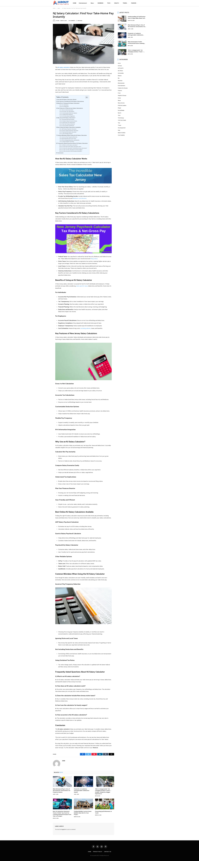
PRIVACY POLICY (97, 851)
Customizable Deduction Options (69, 113)
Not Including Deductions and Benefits (70, 140)
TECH (108, 3)
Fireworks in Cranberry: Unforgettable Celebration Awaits (81, 790)
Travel (119, 125)
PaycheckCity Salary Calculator (69, 132)
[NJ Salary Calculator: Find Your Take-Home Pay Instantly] (83, 44)
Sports (119, 113)
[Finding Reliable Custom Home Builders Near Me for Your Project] (83, 804)
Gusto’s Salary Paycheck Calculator (70, 130)
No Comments (72, 20)
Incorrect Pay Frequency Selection (69, 137)
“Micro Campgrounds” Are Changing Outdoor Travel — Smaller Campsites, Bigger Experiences (103, 791)
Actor (119, 63)
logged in (63, 829)
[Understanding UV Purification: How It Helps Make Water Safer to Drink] (122, 18)
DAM (58, 20)
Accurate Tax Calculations (68, 111)
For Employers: (65, 106)
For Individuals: (65, 105)
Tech (119, 115)
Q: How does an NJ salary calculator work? (71, 146)
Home (119, 98)
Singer (119, 108)
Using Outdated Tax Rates (68, 141)
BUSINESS (100, 3)
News (92, 3)
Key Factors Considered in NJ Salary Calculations (70, 101)
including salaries (85, 328)
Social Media (121, 110)
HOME (74, 3)
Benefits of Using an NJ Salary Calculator (68, 103)
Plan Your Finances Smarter (68, 124)
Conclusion (60, 152)
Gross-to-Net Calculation (67, 110)
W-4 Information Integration (68, 116)
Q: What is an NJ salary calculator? (70, 145)
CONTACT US (107, 851)
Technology (121, 117)
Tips (119, 122)
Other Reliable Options (67, 133)
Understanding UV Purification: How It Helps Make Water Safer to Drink (137, 17)
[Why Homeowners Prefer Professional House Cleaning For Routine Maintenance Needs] (122, 44)
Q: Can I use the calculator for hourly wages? (72, 149)
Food (119, 93)
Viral (119, 130)
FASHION (133, 3)
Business (120, 80)
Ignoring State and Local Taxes (69, 138)
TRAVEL (125, 3)
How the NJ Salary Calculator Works (66, 99)
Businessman (121, 83)
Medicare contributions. (80, 198)
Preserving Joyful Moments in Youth (103, 812)
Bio (118, 78)
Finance (120, 90)
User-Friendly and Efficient (68, 125)
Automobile (121, 73)
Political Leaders (122, 105)
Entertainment (83, 3)
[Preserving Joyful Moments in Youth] (104, 804)
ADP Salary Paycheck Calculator (69, 129)
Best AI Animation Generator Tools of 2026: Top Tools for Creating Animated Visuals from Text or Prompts (62, 814)
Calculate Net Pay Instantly (68, 119)
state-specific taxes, (82, 286)
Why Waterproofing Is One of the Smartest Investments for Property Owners (61, 790)
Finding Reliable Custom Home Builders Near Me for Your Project (82, 813)
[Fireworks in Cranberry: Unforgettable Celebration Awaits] (83, 781)
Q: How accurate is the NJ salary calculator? (72, 151)
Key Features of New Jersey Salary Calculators (70, 108)
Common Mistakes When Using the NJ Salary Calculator (72, 135)
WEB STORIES (121, 132)
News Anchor (121, 103)
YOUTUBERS (121, 135)
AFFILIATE (120, 68)
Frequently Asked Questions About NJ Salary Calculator (72, 143)
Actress (120, 65)
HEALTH (116, 3)
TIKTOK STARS (122, 120)
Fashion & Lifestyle (123, 88)
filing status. (94, 258)
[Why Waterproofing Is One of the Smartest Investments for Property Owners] (62, 781)
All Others (120, 70)
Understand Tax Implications (68, 122)
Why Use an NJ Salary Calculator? (66, 117)
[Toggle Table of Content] (86, 97)
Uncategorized (121, 127)
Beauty (119, 75)
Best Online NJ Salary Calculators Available (69, 127)
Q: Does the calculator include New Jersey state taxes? (74, 148)
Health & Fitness (122, 95)
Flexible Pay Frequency (67, 114)
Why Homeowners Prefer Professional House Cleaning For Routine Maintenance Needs (137, 42)
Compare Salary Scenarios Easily (69, 121)
